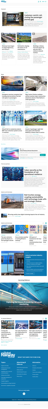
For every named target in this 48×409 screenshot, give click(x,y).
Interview (3, 235)
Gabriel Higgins (12, 99)
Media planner (20, 369)
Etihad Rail (43, 54)
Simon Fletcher (34, 203)
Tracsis (37, 306)
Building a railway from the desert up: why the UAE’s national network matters (38, 49)
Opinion (31, 235)
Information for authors (22, 374)
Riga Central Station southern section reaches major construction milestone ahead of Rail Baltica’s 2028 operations (35, 96)
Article (3, 43)
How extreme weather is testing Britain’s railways (21, 238)
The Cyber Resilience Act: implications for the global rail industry (21, 333)
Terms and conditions (37, 372)
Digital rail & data (5, 365)
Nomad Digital (40, 21)
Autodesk (3, 341)
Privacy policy (35, 374)
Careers (34, 370)
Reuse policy (19, 376)
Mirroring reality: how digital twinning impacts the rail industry (26, 214)
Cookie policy (35, 376)
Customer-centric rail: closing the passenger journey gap (33, 17)
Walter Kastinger (24, 52)
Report (26, 12)
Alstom (7, 342)
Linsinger (19, 52)
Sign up (42, 155)
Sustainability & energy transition (8, 383)
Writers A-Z (20, 399)
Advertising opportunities (22, 367)
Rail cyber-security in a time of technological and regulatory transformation (35, 333)
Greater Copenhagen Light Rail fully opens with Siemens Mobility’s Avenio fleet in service (34, 130)
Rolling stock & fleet (5, 375)
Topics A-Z (14, 399)
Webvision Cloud (27, 404)
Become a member (29, 273)
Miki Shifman (34, 176)
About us (34, 365)
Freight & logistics (5, 381)
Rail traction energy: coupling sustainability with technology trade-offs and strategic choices (35, 198)
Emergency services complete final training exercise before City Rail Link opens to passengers (12, 96)
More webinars (4, 345)
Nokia (39, 338)
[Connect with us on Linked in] (24, 394)
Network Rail (7, 341)
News (3, 92)
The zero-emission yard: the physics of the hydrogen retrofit (7, 238)
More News (3, 144)
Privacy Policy (30, 158)
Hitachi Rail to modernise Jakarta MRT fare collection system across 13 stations (12, 130)
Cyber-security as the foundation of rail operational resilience (33, 172)
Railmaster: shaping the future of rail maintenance (23, 47)
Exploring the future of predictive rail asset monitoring (24, 303)
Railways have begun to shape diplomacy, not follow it (8, 47)
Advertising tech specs (22, 371)
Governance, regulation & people (8, 385)
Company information (37, 367)
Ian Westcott (10, 52)
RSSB (46, 340)
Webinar (24, 299)
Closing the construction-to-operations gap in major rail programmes (6, 334)
